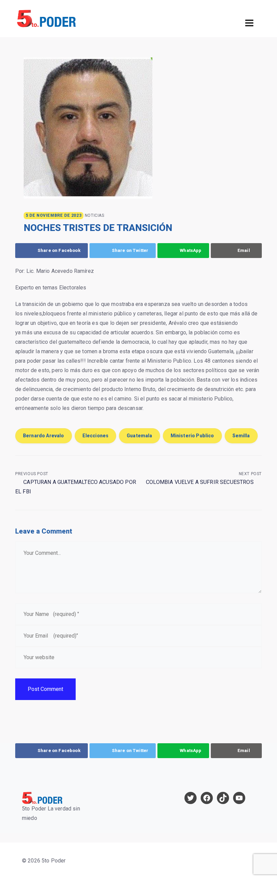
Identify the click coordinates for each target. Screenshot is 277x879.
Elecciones (95, 435)
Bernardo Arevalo (43, 435)
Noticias (94, 215)
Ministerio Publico (192, 435)
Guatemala (139, 435)
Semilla (241, 435)
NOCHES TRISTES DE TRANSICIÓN (98, 227)
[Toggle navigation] (249, 23)
